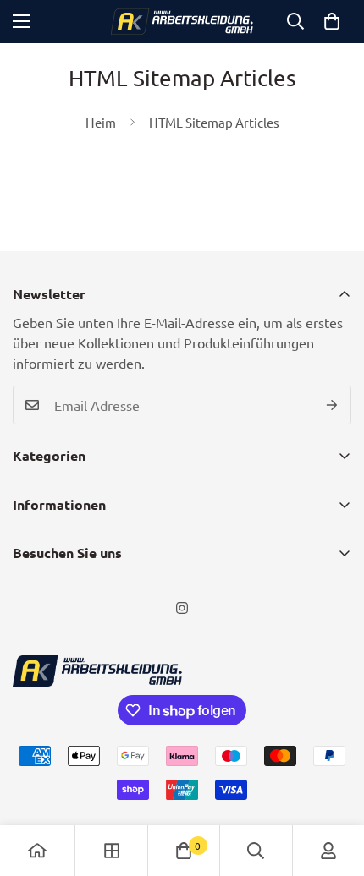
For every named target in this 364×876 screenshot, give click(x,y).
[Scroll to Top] (333, 786)
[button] (331, 21)
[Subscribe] (332, 405)
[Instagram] (182, 608)
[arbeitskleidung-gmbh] (182, 21)
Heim (100, 122)
